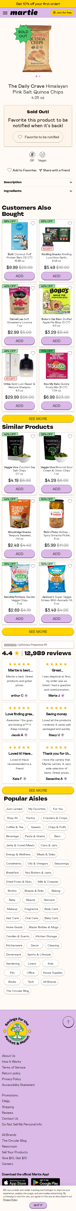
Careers (7, 1164)
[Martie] (24, 12)
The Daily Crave (26, 86)
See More (38, 418)
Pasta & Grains (35, 836)
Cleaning (53, 945)
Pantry (30, 818)
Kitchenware (14, 945)
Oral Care (31, 918)
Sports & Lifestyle (39, 954)
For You (58, 808)
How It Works (11, 1061)
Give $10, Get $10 (14, 1158)
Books (12, 981)
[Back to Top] (68, 1021)
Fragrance (31, 909)
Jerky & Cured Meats (20, 845)
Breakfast (12, 872)
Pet (12, 972)
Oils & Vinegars (38, 863)
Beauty (30, 899)
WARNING (10, 644)
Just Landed (14, 808)
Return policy (11, 1073)
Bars (57, 836)
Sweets (36, 827)
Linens (32, 963)
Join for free (64, 12)
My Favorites (37, 808)
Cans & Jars (49, 845)
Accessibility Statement (18, 1085)
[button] (38, 48)
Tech (31, 981)
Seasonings (61, 863)
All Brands (49, 981)
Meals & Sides (46, 854)
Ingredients (13, 191)
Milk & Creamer (48, 881)
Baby (12, 899)
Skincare (49, 899)
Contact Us (10, 1118)
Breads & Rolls (34, 890)
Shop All (12, 818)
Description (13, 182)
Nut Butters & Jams (38, 872)
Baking (56, 890)
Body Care (51, 909)
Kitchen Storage (46, 936)
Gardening (13, 963)
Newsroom (9, 1146)
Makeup (12, 909)
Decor (35, 945)
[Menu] (5, 13)
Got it (38, 1205)
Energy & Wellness (18, 854)
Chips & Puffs (57, 827)
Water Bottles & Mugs (43, 927)
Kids (50, 963)
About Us (8, 1055)
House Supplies (53, 972)
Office (30, 972)
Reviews (7, 1112)
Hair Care (12, 918)
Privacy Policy (11, 1079)
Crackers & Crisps (55, 818)
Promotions (10, 1095)
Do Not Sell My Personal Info (22, 1124)
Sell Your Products (15, 1152)
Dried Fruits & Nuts (19, 881)
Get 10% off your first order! (38, 4)
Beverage (12, 836)
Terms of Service (13, 1067)
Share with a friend (56, 170)
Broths (12, 890)
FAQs (6, 1101)
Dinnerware (13, 954)
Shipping (8, 1107)
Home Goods (14, 927)
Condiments (13, 863)
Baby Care (51, 918)
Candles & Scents (17, 936)
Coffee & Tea (14, 827)
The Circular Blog (17, 990)
